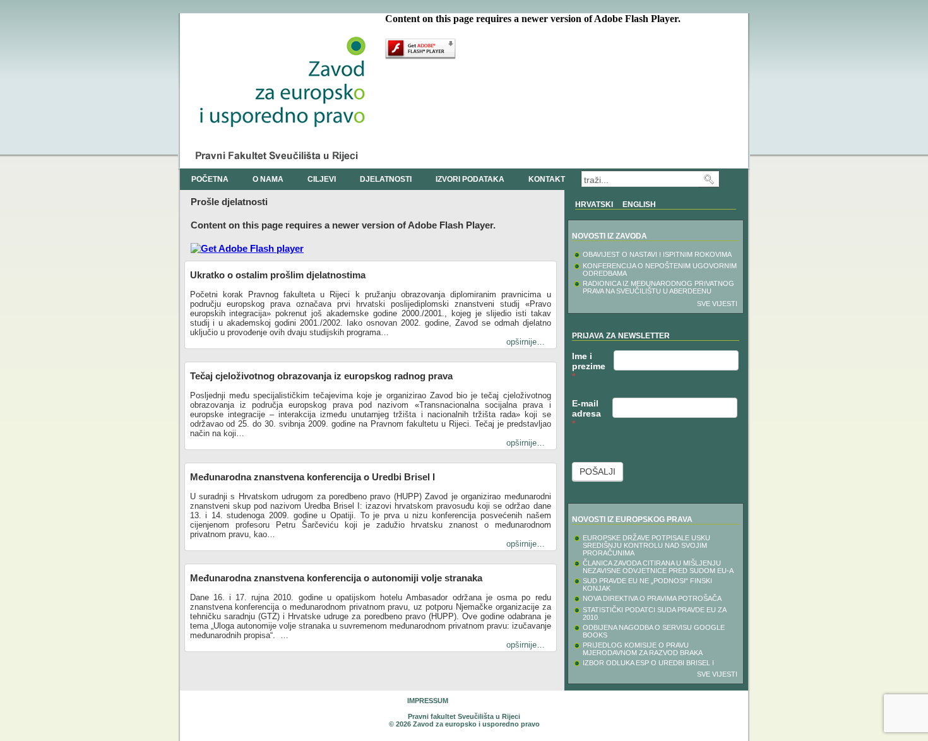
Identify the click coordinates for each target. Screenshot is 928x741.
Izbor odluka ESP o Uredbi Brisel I (648, 663)
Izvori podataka (470, 179)
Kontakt (546, 179)
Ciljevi (321, 179)
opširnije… (525, 342)
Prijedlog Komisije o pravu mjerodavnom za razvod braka (643, 648)
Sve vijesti (717, 303)
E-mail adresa (586, 413)
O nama (268, 179)
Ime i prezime (588, 366)
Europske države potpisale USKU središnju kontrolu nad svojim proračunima (646, 545)
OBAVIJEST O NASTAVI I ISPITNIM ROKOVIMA (657, 254)
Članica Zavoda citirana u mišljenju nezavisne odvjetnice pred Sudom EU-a (658, 566)
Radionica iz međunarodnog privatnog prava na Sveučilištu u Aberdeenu (658, 287)
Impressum (427, 700)
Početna (210, 179)
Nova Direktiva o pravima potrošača (652, 598)
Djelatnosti (386, 179)
